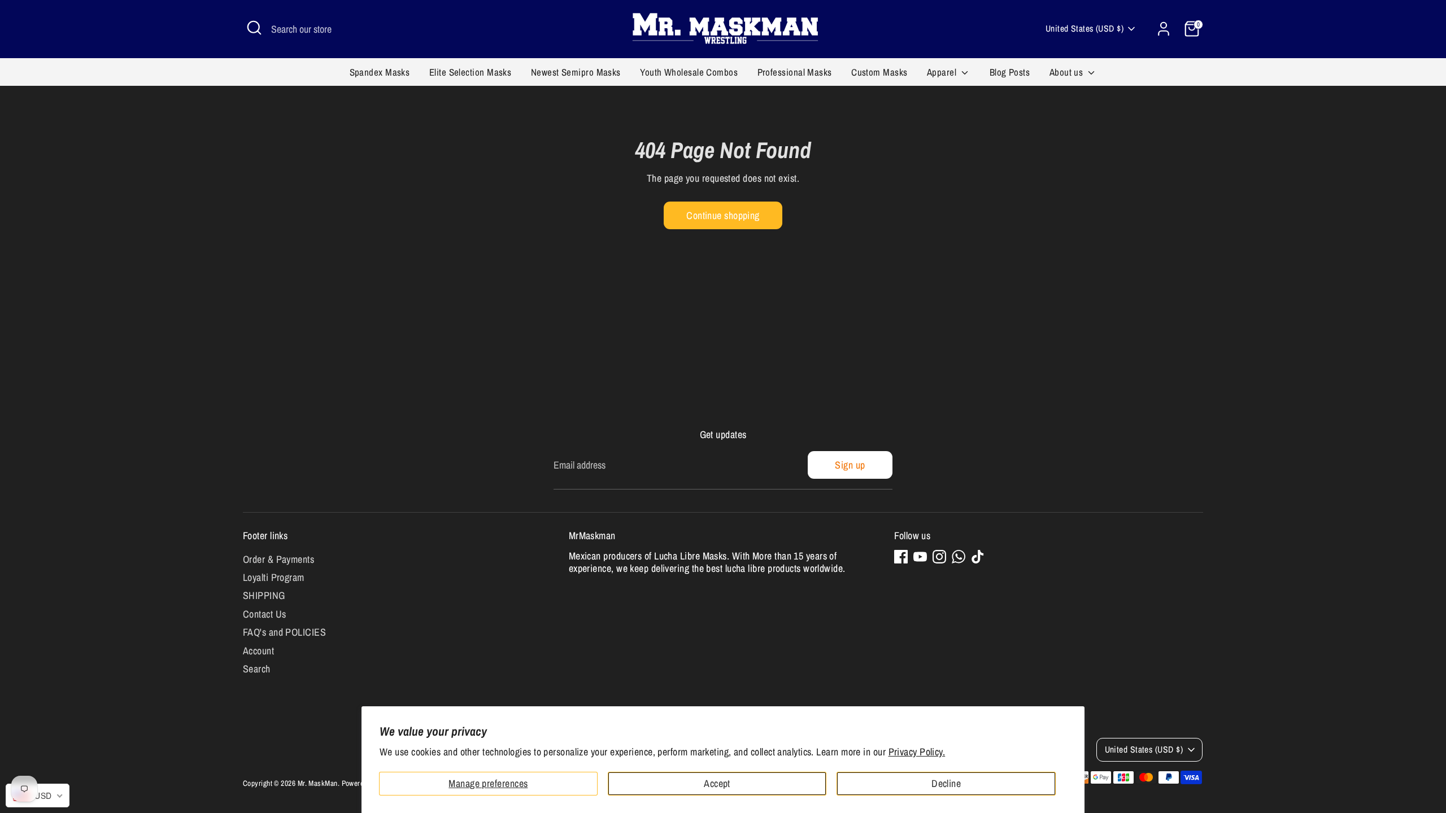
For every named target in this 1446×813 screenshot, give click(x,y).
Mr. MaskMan (318, 783)
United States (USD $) (1084, 28)
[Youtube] (920, 556)
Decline (946, 783)
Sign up (850, 465)
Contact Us (264, 614)
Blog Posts (1010, 71)
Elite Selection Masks (470, 71)
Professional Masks (794, 71)
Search (257, 669)
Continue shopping (723, 215)
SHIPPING (264, 595)
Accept (717, 783)
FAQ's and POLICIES (284, 632)
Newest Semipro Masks (576, 71)
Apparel (943, 71)
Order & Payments (278, 559)
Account (258, 651)
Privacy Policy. (917, 752)
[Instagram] (939, 556)
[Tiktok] (978, 556)
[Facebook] (901, 556)
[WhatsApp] (958, 556)
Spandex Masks (380, 71)
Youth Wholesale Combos (689, 71)
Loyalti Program (273, 577)
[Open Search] (254, 27)
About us (1067, 71)
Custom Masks (879, 71)
